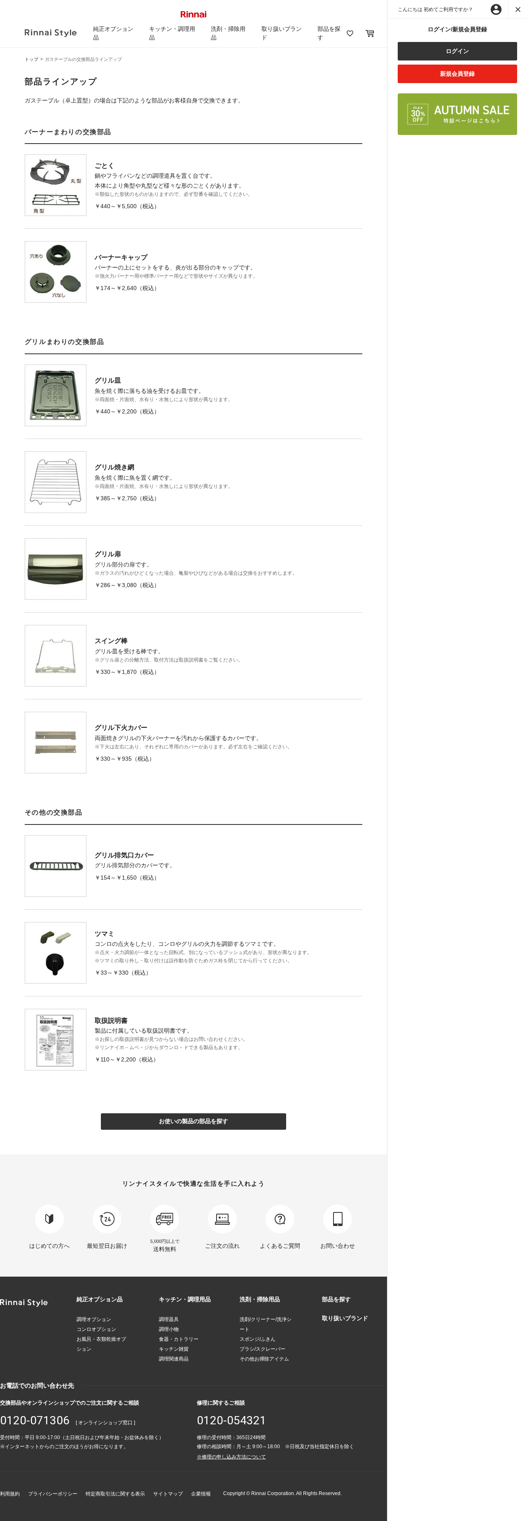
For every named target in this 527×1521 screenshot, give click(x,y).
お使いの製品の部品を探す (193, 1121)
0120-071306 (35, 1420)
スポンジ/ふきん (257, 1339)
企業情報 (201, 1494)
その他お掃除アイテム (264, 1359)
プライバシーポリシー (52, 1494)
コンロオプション (96, 1329)
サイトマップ (168, 1494)
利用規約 (10, 1494)
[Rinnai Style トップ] (51, 33)
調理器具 (169, 1319)
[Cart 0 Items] (370, 33)
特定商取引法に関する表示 (115, 1494)
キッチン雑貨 (174, 1349)
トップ (31, 59)
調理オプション (94, 1319)
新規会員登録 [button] (457, 73)
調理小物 (169, 1329)
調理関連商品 (174, 1359)
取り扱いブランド (345, 1318)
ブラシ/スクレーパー (262, 1349)
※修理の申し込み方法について (231, 1457)
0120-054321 (231, 1420)
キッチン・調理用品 (185, 1299)
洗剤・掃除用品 (260, 1299)
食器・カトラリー (178, 1339)
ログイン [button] (457, 51)
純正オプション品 (100, 1299)
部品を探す (336, 1299)
